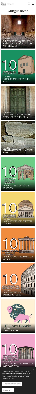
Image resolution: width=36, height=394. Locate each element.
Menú (33, 4)
